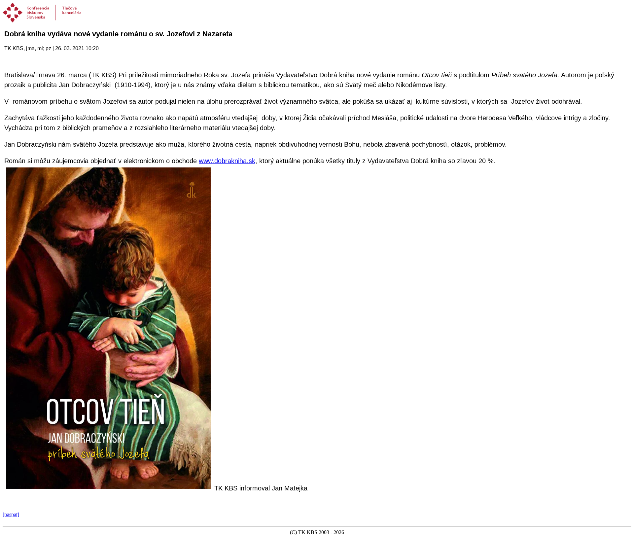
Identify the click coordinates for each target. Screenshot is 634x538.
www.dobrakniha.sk (227, 160)
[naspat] (11, 514)
